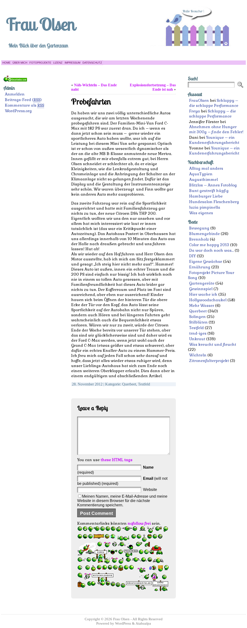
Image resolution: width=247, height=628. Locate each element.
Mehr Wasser (201, 305)
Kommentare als (24, 105)
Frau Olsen (40, 24)
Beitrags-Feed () (23, 99)
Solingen (197, 316)
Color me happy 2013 (209, 244)
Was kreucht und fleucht (212, 344)
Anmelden (15, 94)
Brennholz (199, 239)
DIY (192, 256)
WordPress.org (18, 110)
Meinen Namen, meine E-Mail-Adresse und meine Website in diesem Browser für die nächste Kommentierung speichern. (122, 500)
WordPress (123, 623)
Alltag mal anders (206, 168)
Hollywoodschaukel (207, 300)
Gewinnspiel (201, 288)
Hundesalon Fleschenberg (214, 201)
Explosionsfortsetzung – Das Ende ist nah (153, 87)
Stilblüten (198, 322)
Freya (194, 111)
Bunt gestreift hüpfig (209, 190)
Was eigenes (201, 212)
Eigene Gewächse (205, 261)
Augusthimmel (203, 179)
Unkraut (197, 338)
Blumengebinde (204, 233)
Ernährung (199, 267)
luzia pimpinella (204, 207)
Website (150, 490)
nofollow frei (139, 523)
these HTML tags (116, 459)
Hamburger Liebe (206, 196)
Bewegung (199, 228)
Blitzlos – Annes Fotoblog (213, 185)
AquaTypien (201, 174)
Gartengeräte (201, 283)
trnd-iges (197, 333)
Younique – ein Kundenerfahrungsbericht (214, 140)
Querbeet (129, 384)
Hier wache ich (203, 294)
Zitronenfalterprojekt (209, 360)
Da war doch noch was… (211, 250)
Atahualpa (143, 623)
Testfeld (144, 384)
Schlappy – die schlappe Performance (213, 103)
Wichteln (197, 355)
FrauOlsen (199, 100)
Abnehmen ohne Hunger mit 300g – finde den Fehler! (216, 129)
